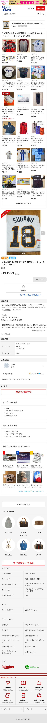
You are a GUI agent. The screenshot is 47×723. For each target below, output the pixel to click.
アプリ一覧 (28, 709)
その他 (33, 136)
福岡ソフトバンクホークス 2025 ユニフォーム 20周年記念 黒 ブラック (37, 194)
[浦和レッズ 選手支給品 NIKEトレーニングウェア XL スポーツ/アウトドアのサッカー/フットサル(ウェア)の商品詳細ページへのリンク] (23, 128)
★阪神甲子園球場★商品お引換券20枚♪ (23, 193)
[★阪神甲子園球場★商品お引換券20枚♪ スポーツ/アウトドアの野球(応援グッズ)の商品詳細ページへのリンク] (23, 181)
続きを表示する (37, 330)
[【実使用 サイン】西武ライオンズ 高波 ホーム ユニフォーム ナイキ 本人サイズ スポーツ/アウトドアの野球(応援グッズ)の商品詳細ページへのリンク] (38, 45)
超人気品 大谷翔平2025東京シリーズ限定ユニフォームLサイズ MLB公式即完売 (37, 86)
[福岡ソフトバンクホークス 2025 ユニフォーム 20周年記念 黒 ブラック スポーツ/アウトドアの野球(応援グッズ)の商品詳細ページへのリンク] (38, 181)
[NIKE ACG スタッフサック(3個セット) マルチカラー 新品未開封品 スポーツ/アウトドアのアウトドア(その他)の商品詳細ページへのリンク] (38, 128)
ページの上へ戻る (23, 504)
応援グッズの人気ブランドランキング (31, 491)
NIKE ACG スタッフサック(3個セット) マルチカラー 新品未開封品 (37, 141)
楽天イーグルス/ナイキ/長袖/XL (23, 57)
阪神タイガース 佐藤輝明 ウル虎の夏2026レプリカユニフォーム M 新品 (8, 194)
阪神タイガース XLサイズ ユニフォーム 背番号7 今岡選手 (8, 168)
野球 (18, 346)
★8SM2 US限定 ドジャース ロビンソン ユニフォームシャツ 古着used (9, 85)
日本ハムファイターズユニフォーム (37, 166)
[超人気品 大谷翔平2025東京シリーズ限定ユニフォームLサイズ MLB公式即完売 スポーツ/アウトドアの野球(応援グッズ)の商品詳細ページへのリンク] (38, 72)
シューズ (4, 107)
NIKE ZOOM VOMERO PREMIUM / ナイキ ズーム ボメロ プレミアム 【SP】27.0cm (9, 113)
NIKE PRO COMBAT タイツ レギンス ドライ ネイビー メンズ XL (37, 112)
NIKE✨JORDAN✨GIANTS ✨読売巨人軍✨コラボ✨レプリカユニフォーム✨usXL (9, 59)
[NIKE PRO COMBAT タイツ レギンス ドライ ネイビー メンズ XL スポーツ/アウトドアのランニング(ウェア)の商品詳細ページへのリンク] (38, 99)
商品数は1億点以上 (8, 689)
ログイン (30, 8)
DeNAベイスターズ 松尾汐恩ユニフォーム (23, 167)
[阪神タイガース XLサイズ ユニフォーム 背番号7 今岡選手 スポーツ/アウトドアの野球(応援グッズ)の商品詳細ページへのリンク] (9, 154)
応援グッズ (5, 54)
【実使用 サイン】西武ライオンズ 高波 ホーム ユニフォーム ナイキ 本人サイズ (37, 59)
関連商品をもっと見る (23, 203)
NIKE (3, 268)
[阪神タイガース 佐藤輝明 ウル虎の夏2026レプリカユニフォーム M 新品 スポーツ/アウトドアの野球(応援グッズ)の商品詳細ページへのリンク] (9, 181)
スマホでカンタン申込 (7, 701)
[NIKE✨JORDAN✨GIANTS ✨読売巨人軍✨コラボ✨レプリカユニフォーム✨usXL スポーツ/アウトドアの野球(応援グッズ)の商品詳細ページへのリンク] (9, 45)
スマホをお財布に (23, 701)
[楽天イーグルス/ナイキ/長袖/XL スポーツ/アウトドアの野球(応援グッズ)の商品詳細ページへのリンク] (23, 45)
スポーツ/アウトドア (23, 344)
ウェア (33, 107)
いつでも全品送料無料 (23, 689)
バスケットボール (21, 107)
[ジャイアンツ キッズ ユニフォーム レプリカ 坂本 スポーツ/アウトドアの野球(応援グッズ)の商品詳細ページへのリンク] (23, 72)
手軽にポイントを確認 (39, 701)
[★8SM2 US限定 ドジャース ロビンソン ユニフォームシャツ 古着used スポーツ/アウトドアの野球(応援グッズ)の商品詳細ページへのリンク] (9, 72)
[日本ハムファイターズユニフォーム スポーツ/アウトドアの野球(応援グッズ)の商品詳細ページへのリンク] (38, 154)
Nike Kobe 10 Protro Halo (23, 110)
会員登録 (40, 8)
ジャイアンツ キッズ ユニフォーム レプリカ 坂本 (23, 85)
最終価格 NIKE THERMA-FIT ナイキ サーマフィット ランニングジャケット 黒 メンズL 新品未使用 (9, 143)
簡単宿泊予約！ (39, 689)
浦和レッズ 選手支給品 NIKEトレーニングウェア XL (23, 140)
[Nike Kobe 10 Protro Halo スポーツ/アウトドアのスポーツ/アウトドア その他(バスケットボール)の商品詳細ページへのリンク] (23, 99)
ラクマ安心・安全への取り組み (29, 295)
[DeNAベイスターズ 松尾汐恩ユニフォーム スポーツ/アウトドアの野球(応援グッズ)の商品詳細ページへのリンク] (23, 154)
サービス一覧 (5, 709)
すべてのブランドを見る (23, 562)
